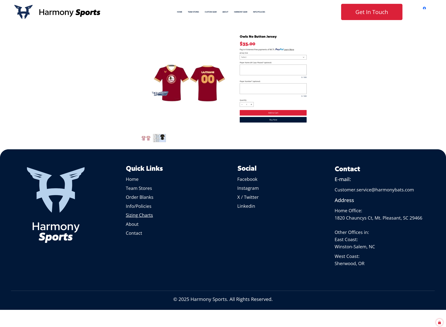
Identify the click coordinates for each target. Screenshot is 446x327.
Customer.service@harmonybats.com (374, 190)
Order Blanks (139, 197)
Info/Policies (139, 206)
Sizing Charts (139, 215)
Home (132, 179)
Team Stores (139, 188)
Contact (134, 233)
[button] (439, 322)
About (133, 224)
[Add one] (251, 104)
